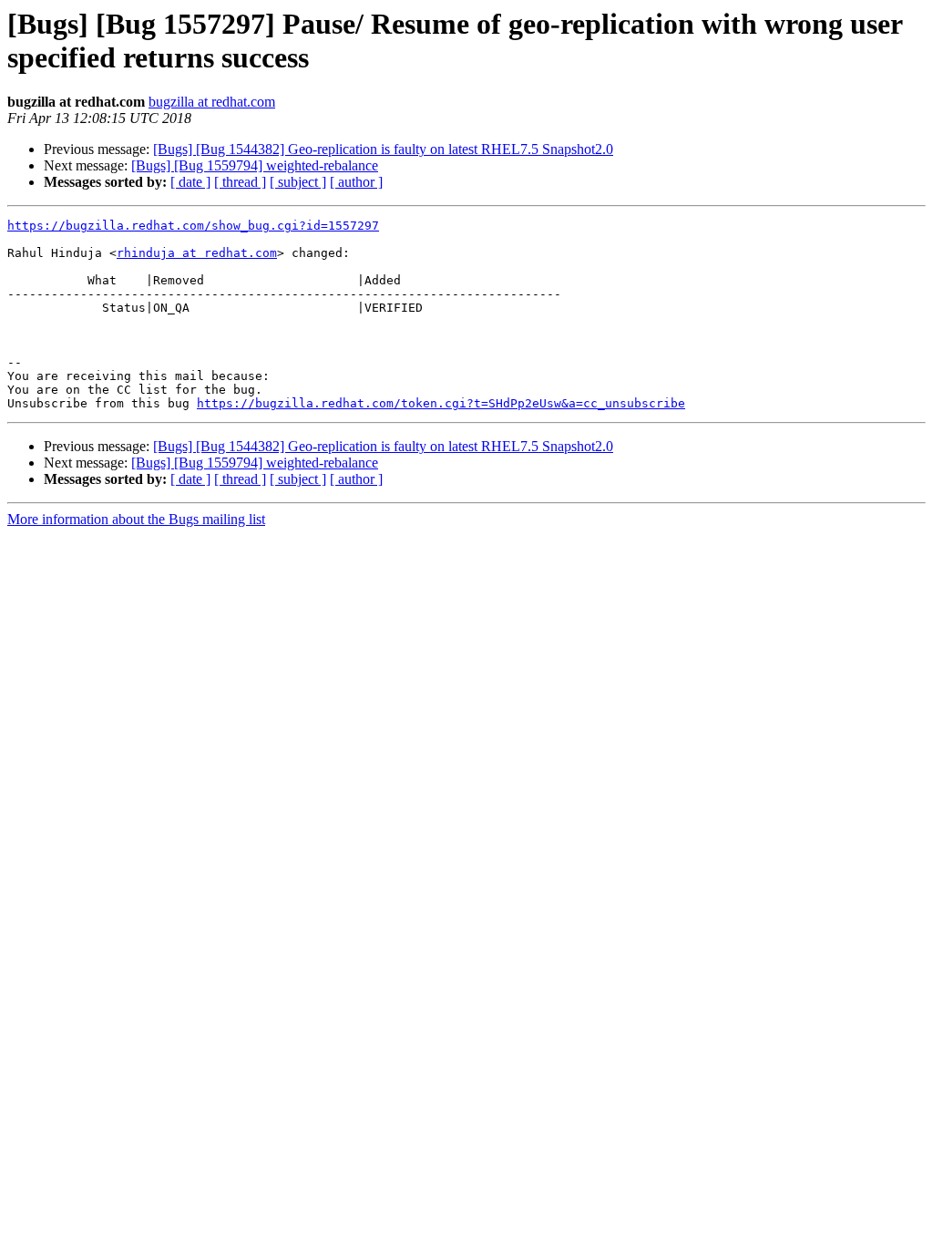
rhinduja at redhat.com (197, 253)
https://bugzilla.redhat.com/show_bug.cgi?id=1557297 (193, 225)
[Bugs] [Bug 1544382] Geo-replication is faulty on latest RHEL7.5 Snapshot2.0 (383, 149)
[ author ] (356, 182)
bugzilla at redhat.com (212, 101)
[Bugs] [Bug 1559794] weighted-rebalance (254, 165)
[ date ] (190, 182)
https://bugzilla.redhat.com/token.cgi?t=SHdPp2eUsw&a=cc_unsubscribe (441, 403)
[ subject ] (298, 182)
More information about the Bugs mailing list (136, 519)
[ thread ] (240, 182)
